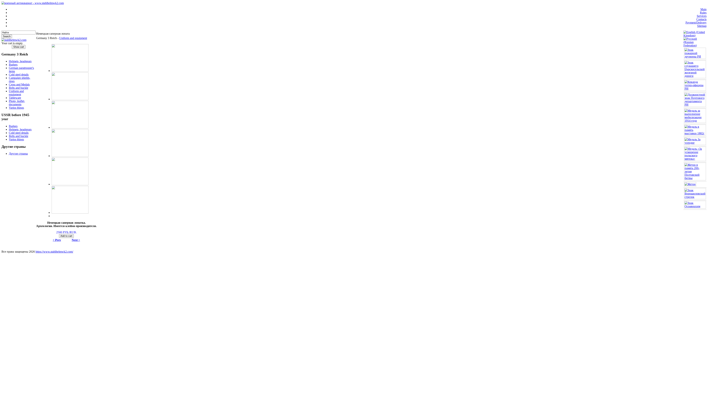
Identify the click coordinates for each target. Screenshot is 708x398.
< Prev (57, 240)
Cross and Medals (19, 84)
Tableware (15, 97)
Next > (76, 240)
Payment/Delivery (696, 22)
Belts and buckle (18, 87)
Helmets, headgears (20, 61)
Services (702, 16)
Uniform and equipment (16, 93)
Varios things (16, 107)
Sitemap (702, 25)
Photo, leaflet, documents (17, 103)
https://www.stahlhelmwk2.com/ (54, 251)
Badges (13, 64)
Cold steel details (19, 74)
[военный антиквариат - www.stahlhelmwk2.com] (32, 3)
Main (703, 9)
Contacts (701, 19)
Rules (703, 12)
